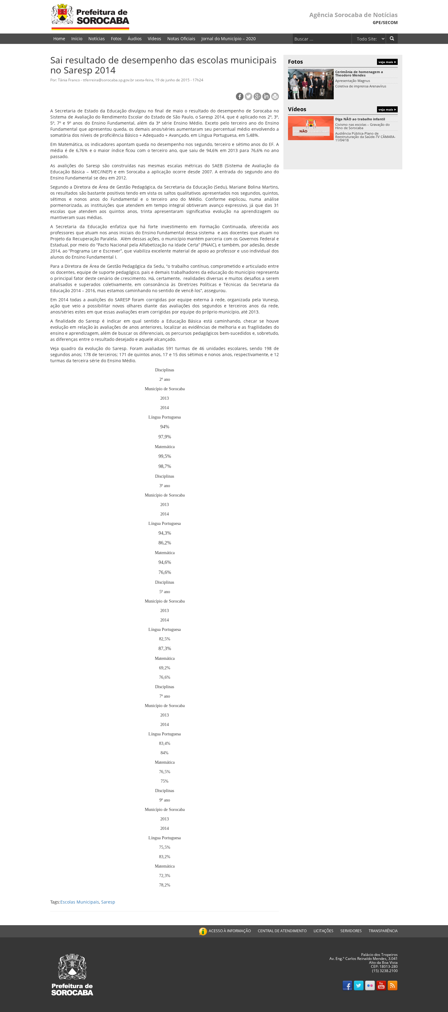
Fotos (116, 38)
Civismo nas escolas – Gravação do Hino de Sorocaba (362, 126)
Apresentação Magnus (352, 80)
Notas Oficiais (181, 38)
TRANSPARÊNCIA (383, 930)
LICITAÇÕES (323, 930)
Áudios (135, 38)
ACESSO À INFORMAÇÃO (230, 930)
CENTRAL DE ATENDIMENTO (282, 930)
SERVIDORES (351, 930)
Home (59, 38)
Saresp (108, 902)
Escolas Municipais (79, 902)
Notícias (96, 38)
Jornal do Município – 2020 (228, 38)
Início (76, 38)
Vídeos (154, 38)
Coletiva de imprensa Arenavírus (360, 86)
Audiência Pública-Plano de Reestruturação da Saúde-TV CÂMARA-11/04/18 (365, 136)
